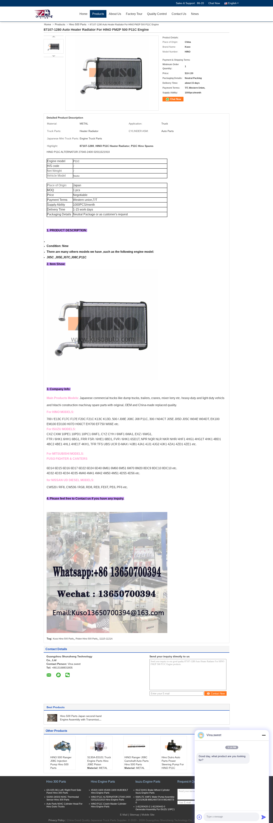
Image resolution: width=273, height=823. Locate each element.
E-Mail (123, 814)
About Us (115, 13)
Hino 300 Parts (56, 781)
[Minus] (263, 735)
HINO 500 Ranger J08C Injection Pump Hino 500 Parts (61, 762)
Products (98, 13)
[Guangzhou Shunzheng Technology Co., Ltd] (55, 14)
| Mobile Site (147, 814)
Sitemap (134, 814)
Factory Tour (134, 13)
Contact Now (218, 693)
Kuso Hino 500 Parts (63, 638)
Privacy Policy (56, 820)
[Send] (264, 817)
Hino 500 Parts (77, 24)
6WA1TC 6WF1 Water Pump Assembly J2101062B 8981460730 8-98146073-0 (155, 800)
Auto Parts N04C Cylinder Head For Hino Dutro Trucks (64, 805)
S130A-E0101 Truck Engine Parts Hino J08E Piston (99, 761)
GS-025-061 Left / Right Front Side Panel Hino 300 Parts (63, 791)
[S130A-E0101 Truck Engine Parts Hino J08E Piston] (99, 746)
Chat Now (214, 3)
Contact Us (179, 13)
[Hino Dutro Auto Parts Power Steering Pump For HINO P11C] (174, 746)
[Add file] (199, 817)
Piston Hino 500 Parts (87, 638)
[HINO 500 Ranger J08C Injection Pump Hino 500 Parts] (62, 746)
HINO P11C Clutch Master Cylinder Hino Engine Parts (108, 805)
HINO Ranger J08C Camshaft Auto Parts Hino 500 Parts (136, 761)
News (195, 13)
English (232, 3)
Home (83, 13)
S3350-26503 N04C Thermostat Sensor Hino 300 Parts (62, 798)
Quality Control (157, 13)
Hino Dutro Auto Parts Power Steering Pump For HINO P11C (173, 762)
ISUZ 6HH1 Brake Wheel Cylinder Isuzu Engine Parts (153, 791)
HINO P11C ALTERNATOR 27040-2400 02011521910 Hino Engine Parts (111, 798)
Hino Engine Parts (103, 781)
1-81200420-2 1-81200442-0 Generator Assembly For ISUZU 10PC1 (155, 808)
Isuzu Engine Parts (147, 781)
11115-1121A (106, 638)
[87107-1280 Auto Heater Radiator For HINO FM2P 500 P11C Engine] (54, 46)
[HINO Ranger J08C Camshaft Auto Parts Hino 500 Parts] (137, 746)
